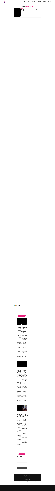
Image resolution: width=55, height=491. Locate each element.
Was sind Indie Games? (42, 1)
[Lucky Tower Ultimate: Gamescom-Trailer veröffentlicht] (19, 364)
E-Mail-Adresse (19, 456)
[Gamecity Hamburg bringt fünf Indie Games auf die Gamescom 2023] (19, 408)
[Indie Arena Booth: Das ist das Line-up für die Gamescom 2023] (24, 364)
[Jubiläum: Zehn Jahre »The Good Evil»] (24, 321)
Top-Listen (34, 1)
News (25, 1)
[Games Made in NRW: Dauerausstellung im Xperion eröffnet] (19, 321)
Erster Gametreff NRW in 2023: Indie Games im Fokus (25, 419)
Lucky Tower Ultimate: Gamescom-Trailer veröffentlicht (20, 373)
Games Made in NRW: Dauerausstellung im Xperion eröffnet (21, 331)
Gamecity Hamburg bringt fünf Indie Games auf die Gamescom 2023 (20, 419)
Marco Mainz (19, 336)
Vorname (18, 460)
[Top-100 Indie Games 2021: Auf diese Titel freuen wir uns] (17, 12)
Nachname (18, 463)
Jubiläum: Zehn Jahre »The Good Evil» (24, 331)
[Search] (48, 1)
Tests (29, 1)
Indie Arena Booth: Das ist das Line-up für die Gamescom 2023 (25, 375)
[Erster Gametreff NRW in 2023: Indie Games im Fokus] (24, 408)
